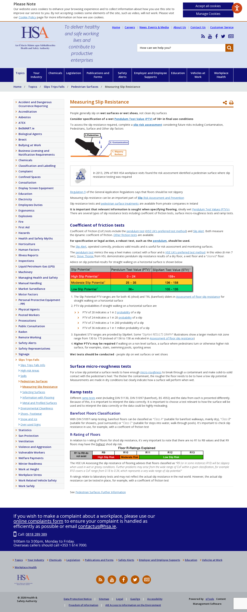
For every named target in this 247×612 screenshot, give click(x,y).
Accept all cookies (208, 6)
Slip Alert (198, 231)
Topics (20, 73)
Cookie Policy (27, 17)
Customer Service (221, 27)
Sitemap (104, 599)
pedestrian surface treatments (120, 203)
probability (123, 312)
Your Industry (36, 75)
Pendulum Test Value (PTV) (133, 119)
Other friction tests (125, 235)
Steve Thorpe (85, 256)
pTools (210, 599)
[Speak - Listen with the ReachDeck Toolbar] (237, 8)
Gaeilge (135, 599)
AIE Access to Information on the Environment (133, 605)
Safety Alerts (122, 75)
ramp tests (88, 398)
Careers (130, 27)
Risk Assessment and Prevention (161, 198)
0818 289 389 (36, 534)
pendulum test (136, 231)
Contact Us (198, 27)
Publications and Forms (98, 75)
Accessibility (154, 599)
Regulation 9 (78, 192)
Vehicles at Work (198, 75)
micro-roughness (151, 372)
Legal (119, 599)
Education (178, 73)
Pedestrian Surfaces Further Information (100, 492)
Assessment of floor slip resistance (198, 296)
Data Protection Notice (78, 599)
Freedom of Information (83, 605)
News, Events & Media (154, 27)
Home (116, 27)
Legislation (73, 73)
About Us (179, 27)
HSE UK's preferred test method (166, 231)
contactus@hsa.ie (97, 526)
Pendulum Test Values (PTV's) (210, 209)
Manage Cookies (208, 14)
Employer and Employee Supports (150, 75)
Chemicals (55, 73)
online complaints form (38, 521)
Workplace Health (221, 75)
